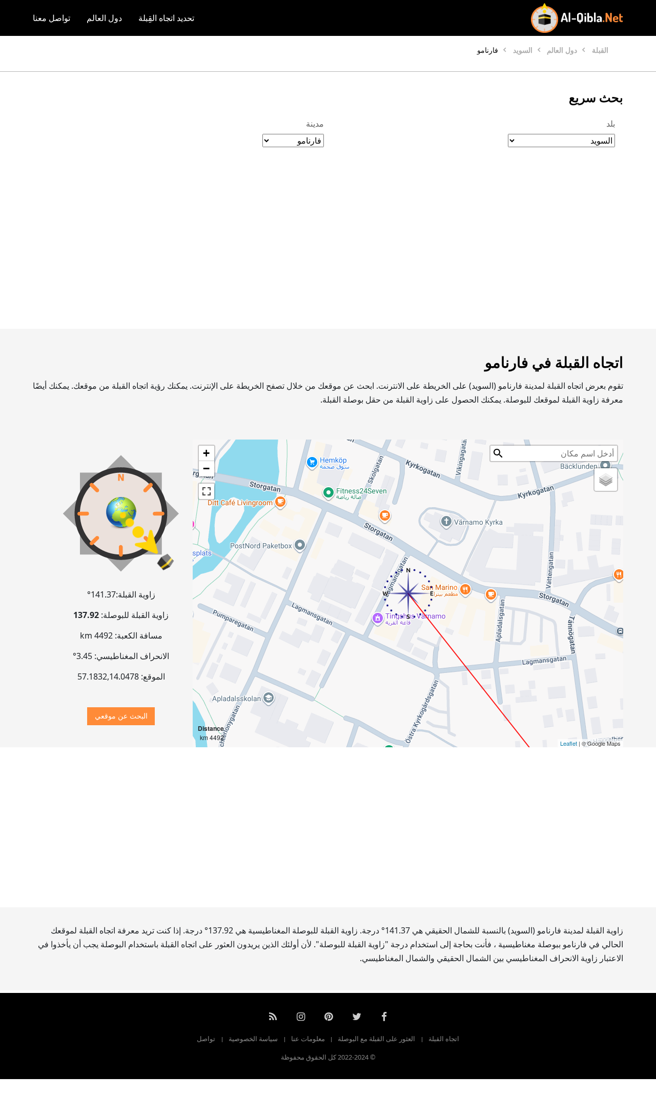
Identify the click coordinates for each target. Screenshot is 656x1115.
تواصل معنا (51, 18)
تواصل (206, 1038)
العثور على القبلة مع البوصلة (376, 1038)
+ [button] (206, 453)
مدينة (315, 123)
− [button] (206, 468)
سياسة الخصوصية (253, 1038)
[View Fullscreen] (206, 491)
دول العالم (104, 18)
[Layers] (605, 479)
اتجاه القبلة (443, 1038)
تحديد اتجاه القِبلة (166, 18)
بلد (610, 123)
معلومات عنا (308, 1038)
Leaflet (568, 743)
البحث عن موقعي (121, 716)
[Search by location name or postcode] (498, 453)
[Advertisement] (328, 249)
